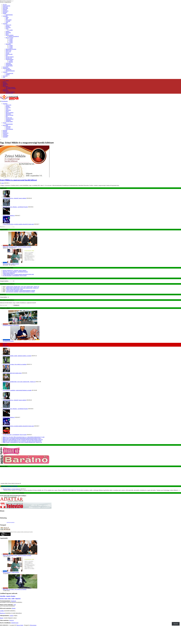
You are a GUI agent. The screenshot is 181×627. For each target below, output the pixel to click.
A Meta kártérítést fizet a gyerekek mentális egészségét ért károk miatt (18, 224)
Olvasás (7, 53)
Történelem (8, 63)
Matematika (8, 44)
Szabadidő (5, 16)
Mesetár (4, 85)
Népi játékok (5, 86)
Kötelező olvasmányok (13, 36)
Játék (7, 18)
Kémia (7, 33)
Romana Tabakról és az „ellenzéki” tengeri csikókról (14, 198)
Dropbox (13, 596)
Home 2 (7, 80)
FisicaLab (11, 620)
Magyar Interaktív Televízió (9, 486)
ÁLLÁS (5, 4)
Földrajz (7, 31)
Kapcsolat (5, 82)
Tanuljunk (5, 23)
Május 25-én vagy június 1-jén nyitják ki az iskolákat (14, 364)
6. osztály (10, 40)
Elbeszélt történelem (10, 70)
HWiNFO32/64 (14, 622)
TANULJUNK (6, 90)
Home (4, 79)
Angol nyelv (8, 24)
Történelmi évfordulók (10, 91)
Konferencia (5, 10)
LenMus (2, 610)
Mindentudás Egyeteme (11, 49)
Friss (4, 344)
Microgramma (33, 625)
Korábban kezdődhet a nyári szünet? (11, 325)
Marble (1, 618)
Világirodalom (9, 64)
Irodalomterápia (9, 14)
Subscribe (176, 623)
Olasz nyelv (8, 51)
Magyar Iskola (20, 625)
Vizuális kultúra (9, 65)
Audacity (8, 596)
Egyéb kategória (6, 5)
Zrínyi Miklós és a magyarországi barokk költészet (18, 180)
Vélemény (5, 72)
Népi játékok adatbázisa (10, 87)
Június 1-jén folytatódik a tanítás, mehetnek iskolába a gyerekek (17, 246)
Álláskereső (5, 89)
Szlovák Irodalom (10, 56)
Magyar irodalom (9, 35)
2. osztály (10, 45)
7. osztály (10, 41)
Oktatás (4, 13)
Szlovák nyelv (9, 58)
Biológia (7, 26)
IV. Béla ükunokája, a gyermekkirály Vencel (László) (15, 275)
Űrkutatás (10, 61)
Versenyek (5, 75)
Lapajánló (8, 21)
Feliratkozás (16, 305)
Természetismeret (9, 59)
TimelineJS (13, 601)
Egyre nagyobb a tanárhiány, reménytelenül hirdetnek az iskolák (20, 290)
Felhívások (5, 7)
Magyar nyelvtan (9, 37)
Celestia (11, 615)
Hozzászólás (5, 346)
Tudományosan (6, 68)
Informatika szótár (9, 93)
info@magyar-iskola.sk (10, 522)
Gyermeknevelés (9, 73)
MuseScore (2, 613)
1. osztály (10, 39)
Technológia (5, 67)
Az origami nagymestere (8, 341)
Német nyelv (8, 50)
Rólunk (4, 81)
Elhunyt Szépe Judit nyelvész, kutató (14, 289)
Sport (7, 22)
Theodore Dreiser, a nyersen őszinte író (11, 489)
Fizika (7, 28)
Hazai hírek (5, 8)
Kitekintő (5, 9)
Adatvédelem (5, 84)
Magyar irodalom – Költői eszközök (11, 263)
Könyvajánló (8, 19)
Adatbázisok (8, 69)
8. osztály (10, 30)
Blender (13, 608)
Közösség (5, 12)
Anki (15, 604)
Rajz (7, 55)
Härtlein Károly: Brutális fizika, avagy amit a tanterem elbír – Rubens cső (22, 286)
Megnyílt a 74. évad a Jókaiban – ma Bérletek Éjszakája (15, 206)
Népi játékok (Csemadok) (11, 88)
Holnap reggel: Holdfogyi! (9, 215)
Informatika (8, 32)
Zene (4, 77)
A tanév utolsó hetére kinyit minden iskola (12, 373)
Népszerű (5, 343)
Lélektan (8, 74)
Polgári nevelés (9, 54)
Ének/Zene (8, 27)
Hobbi (7, 17)
